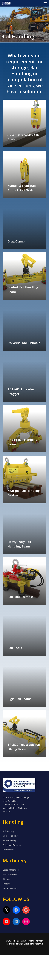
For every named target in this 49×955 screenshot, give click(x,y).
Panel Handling (9, 840)
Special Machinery (11, 874)
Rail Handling (8, 831)
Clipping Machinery (11, 870)
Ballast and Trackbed (12, 845)
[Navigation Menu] (45, 3)
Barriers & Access (10, 888)
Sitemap (6, 879)
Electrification (9, 849)
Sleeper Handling (10, 836)
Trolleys (6, 883)
